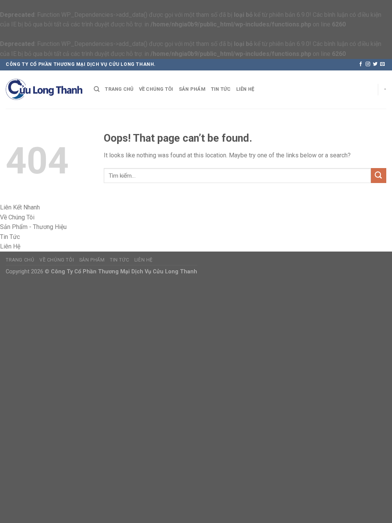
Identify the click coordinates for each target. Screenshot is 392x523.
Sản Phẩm (192, 89)
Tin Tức (221, 89)
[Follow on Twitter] (375, 64)
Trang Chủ (119, 89)
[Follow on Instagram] (368, 64)
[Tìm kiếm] (97, 89)
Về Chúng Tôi (156, 89)
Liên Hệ (245, 89)
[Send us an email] (382, 64)
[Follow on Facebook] (360, 64)
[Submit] (378, 175)
